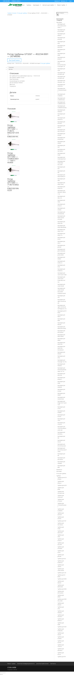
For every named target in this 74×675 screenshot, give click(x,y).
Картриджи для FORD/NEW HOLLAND (61, 163)
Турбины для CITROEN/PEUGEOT (62, 505)
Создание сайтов (12, 669)
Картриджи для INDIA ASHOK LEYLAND (61, 217)
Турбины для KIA (62, 558)
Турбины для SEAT (62, 626)
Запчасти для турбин (48, 5)
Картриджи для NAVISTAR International (61, 348)
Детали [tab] (11, 69)
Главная (16, 5)
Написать (57, 1)
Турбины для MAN (62, 579)
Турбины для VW (62, 656)
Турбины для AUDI (62, 485)
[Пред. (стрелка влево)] (0, 674)
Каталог (22, 5)
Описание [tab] (11, 67)
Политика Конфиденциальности (25, 663)
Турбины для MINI (62, 589)
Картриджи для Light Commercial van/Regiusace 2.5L (62, 307)
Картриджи (36, 5)
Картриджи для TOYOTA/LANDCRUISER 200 (62, 428)
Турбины (28, 5)
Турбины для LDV (62, 572)
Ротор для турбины (22, 13)
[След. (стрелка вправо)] (2, 674)
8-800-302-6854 (6, 1)
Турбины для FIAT (62, 521)
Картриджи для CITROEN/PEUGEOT (62, 90)
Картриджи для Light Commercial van (62, 301)
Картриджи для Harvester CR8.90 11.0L (62, 192)
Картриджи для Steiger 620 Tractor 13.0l (62, 403)
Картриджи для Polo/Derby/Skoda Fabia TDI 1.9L (62, 369)
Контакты (63, 1)
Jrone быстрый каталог (42, 663)
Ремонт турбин (61, 5)
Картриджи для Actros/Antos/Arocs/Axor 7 (62, 25)
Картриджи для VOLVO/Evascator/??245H (62, 449)
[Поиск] (57, 15)
